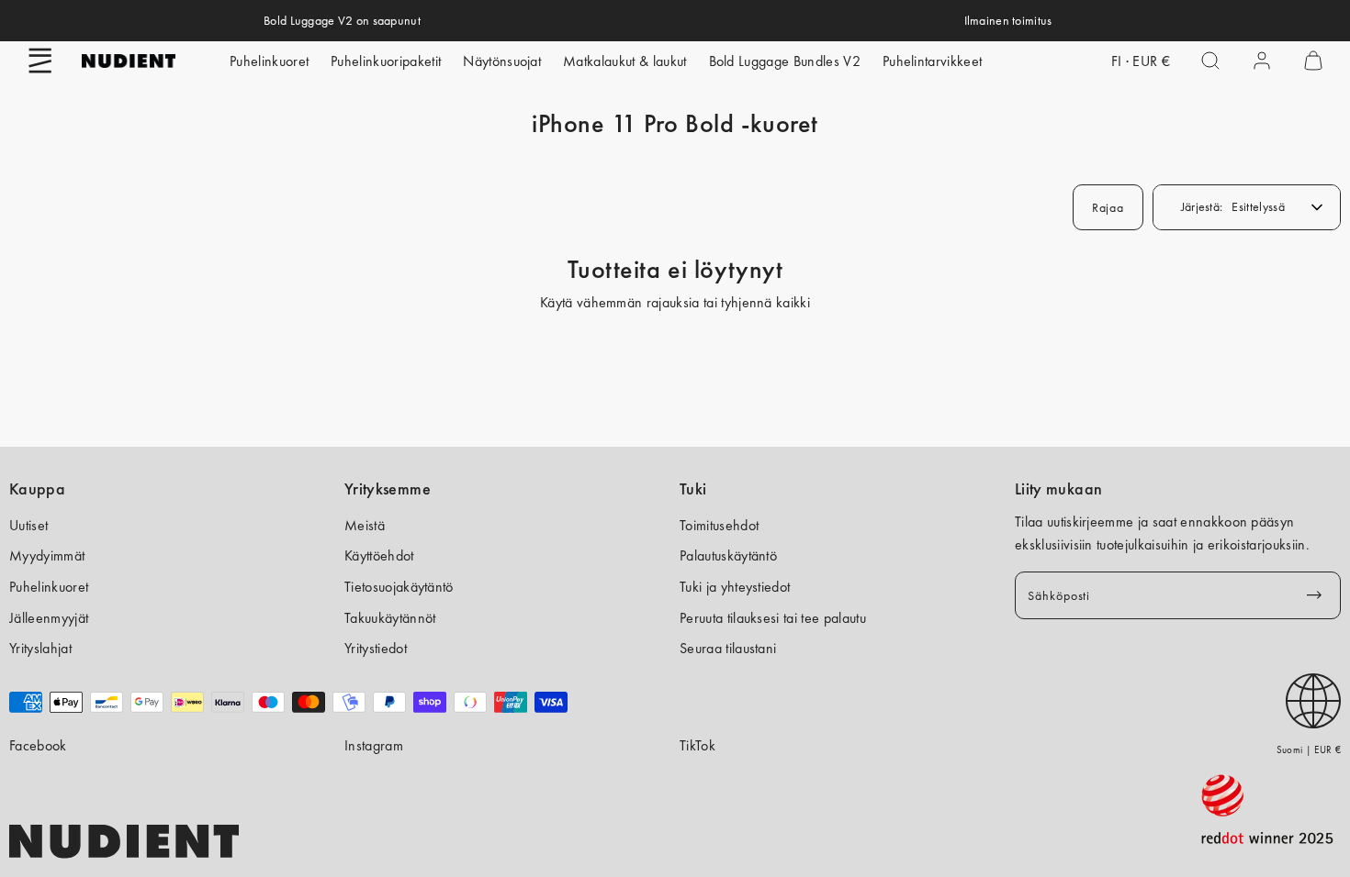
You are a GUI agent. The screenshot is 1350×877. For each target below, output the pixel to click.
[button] (40, 60)
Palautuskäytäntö (728, 555)
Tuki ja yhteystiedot (735, 586)
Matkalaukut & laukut (624, 61)
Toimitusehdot (719, 525)
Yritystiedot (375, 648)
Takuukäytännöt (389, 617)
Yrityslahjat (40, 648)
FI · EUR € (1140, 61)
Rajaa (1108, 207)
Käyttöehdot (379, 555)
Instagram (373, 745)
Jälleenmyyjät (48, 617)
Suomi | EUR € (1309, 749)
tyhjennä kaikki (765, 302)
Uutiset (28, 525)
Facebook (38, 745)
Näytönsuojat (502, 61)
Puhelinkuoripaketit (386, 61)
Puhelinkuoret (269, 61)
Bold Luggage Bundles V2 (785, 61)
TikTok (697, 745)
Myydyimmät (46, 555)
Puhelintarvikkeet (932, 61)
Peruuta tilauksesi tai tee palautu (773, 617)
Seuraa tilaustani (728, 648)
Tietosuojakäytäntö (399, 586)
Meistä (364, 525)
